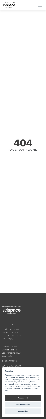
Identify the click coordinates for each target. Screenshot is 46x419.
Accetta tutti (23, 398)
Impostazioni (23, 411)
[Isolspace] (8, 5)
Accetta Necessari (23, 405)
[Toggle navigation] (40, 5)
